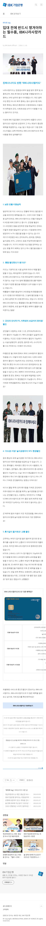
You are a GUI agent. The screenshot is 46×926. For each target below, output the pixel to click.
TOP (41, 906)
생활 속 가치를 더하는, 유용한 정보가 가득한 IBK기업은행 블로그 (17, 876)
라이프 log (9, 790)
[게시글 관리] (13, 780)
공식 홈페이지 (7, 906)
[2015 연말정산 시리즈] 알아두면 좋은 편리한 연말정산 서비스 (18, 807)
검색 (36, 5)
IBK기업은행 (8, 872)
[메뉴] (41, 4)
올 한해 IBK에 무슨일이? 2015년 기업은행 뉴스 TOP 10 (17, 804)
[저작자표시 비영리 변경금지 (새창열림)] (30, 780)
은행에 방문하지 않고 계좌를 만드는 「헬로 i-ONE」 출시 (17, 801)
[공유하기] (10, 780)
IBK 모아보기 (15, 13)
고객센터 (5, 909)
